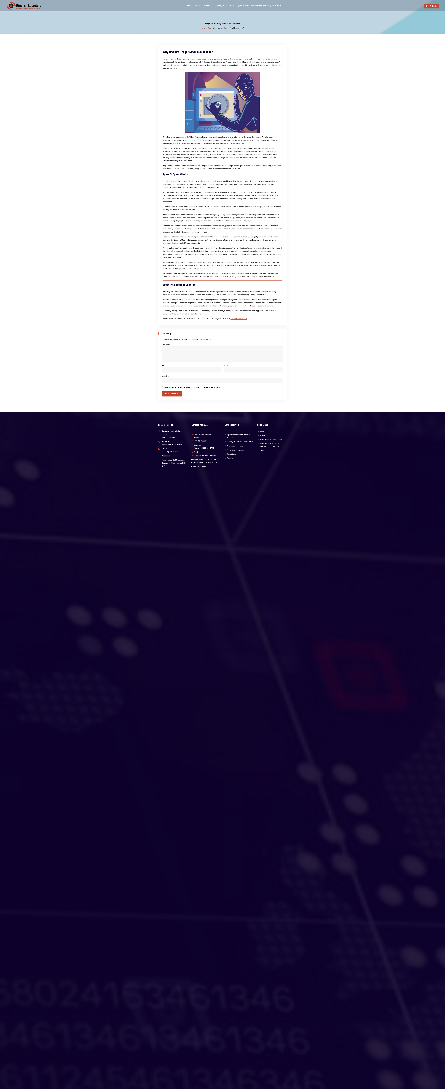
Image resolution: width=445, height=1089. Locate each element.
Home (189, 6)
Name (165, 365)
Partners (230, 6)
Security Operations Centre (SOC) (240, 442)
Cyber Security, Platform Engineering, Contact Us (260, 6)
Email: (196, 452)
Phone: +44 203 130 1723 (172, 443)
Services (206, 6)
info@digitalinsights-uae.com (205, 455)
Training (218, 6)
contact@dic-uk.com (238, 319)
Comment (166, 345)
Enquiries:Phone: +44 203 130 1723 (204, 446)
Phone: (172, 432)
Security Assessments (236, 450)
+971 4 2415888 (200, 441)
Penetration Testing (235, 446)
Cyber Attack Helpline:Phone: (202, 436)
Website (165, 376)
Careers (263, 450)
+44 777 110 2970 (169, 437)
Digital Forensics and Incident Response (238, 436)
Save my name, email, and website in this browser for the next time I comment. (192, 387)
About (197, 6)
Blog (209, 28)
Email (227, 365)
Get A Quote (431, 6)
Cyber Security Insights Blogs (271, 439)
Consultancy (232, 454)
